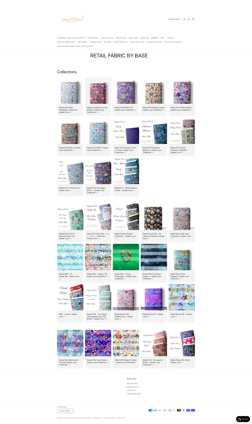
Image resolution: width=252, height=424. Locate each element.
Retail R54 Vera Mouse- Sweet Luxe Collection (97, 361)
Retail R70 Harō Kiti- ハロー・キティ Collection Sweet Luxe (98, 236)
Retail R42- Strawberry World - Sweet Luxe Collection (153, 362)
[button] (66, 42)
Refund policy (122, 418)
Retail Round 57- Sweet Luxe (153, 315)
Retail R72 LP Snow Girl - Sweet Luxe (70, 189)
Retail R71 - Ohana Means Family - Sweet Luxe (126, 189)
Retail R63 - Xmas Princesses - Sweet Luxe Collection (125, 276)
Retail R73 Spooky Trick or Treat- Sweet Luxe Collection (125, 150)
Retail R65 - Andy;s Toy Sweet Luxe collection (97, 275)
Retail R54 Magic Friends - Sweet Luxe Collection (126, 361)
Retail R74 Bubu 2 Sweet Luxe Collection (70, 149)
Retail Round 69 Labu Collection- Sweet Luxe (181, 235)
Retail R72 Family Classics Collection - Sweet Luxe (180, 150)
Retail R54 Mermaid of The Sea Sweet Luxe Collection (69, 362)
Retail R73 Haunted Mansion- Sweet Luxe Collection (152, 150)
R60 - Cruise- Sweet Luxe (68, 315)
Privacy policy (98, 418)
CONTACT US (131, 390)
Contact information (110, 418)
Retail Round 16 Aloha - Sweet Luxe (181, 361)
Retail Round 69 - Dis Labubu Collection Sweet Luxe (153, 236)
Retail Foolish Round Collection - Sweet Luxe (125, 235)
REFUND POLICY (133, 387)
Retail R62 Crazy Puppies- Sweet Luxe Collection (180, 276)
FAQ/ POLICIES (132, 383)
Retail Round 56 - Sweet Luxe (181, 315)
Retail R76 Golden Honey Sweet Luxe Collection (153, 108)
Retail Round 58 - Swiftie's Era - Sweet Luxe (124, 316)
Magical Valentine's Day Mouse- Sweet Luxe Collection (97, 109)
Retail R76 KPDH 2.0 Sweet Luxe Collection (124, 108)
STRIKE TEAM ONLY (134, 394)
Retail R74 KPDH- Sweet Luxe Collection (97, 149)
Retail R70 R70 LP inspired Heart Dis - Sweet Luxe (67, 236)
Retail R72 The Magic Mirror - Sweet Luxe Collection (96, 190)
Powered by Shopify (86, 418)
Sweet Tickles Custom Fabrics (71, 418)
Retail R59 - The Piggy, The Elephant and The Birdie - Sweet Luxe (97, 316)
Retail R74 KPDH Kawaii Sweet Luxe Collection (181, 108)
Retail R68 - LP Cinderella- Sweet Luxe (69, 275)
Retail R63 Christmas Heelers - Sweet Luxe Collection (152, 276)
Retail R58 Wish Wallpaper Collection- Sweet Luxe (68, 109)
